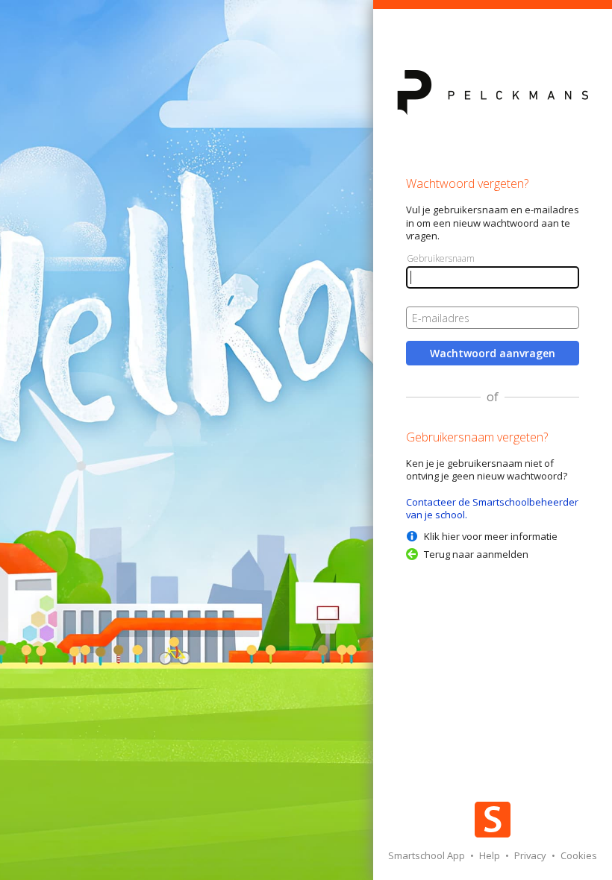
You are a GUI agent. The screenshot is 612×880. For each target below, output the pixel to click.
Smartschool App (427, 855)
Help (490, 855)
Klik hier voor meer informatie (491, 536)
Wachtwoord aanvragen (492, 353)
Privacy (531, 855)
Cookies (579, 855)
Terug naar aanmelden (476, 554)
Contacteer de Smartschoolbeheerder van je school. (492, 508)
